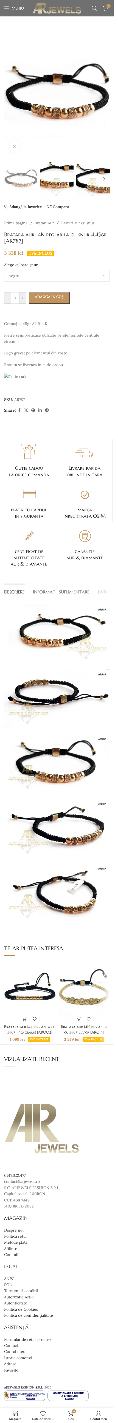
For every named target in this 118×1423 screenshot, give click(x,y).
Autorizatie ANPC (19, 1297)
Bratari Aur (44, 222)
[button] (9, 94)
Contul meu (14, 1351)
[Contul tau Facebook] (19, 410)
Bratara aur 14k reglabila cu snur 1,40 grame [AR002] (29, 1029)
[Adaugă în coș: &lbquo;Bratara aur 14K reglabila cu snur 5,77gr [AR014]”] (79, 1019)
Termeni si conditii (21, 1291)
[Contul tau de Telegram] (46, 410)
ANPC (9, 1278)
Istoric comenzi (18, 1357)
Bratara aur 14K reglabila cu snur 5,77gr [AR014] (84, 1029)
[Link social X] (26, 410)
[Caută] (94, 8)
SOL (8, 1284)
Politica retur (15, 1236)
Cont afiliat (14, 1254)
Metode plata (15, 1242)
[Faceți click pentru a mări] (14, 146)
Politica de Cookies (21, 1309)
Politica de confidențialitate (28, 1315)
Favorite (11, 1370)
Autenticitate (15, 1303)
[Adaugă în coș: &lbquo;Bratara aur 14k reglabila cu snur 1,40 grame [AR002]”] (25, 1019)
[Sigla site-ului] (57, 7)
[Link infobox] (29, 459)
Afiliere (10, 1248)
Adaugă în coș (49, 296)
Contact (11, 1345)
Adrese (10, 1363)
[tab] (14, 591)
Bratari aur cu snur (77, 222)
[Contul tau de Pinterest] (33, 410)
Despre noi (14, 1230)
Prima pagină (15, 222)
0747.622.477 (15, 1175)
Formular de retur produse (28, 1339)
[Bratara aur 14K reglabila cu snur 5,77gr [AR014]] (84, 991)
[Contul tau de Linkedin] (40, 410)
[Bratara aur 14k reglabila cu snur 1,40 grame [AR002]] (29, 991)
